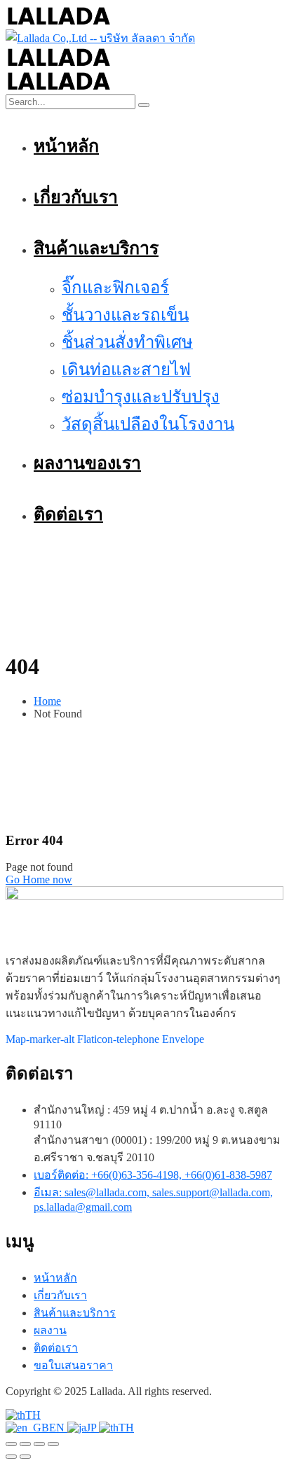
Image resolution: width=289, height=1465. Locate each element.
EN (58, 1428)
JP (92, 1428)
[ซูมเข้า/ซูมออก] (11, 1444)
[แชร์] (39, 1444)
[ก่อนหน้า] (11, 1457)
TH (33, 1415)
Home (47, 701)
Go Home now (39, 879)
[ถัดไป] (25, 1457)
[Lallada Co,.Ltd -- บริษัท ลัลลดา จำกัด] (59, 23)
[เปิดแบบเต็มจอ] (25, 1444)
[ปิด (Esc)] (53, 1444)
